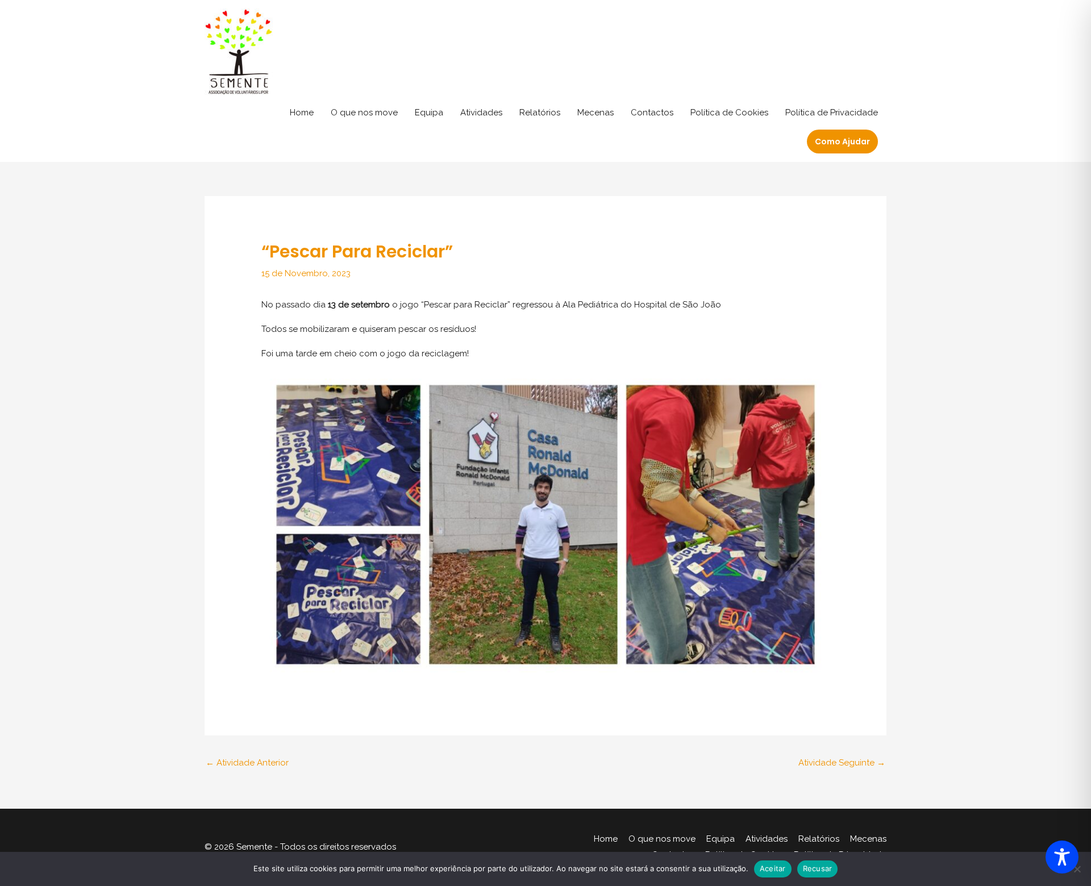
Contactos (652, 112)
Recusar (817, 868)
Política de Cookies (729, 112)
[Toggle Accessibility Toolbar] (1062, 857)
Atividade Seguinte (841, 763)
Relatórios (539, 112)
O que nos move (364, 112)
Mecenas (595, 112)
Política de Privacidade (831, 112)
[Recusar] (1076, 869)
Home (302, 112)
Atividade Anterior (247, 763)
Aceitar (773, 868)
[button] (842, 141)
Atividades (481, 112)
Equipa (429, 112)
